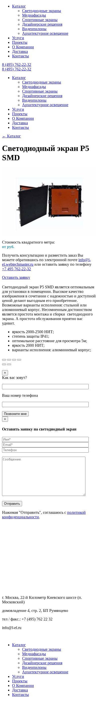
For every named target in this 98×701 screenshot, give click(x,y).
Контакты (20, 56)
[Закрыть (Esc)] (4, 360)
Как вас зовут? (14, 377)
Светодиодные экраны (41, 11)
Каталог (19, 6)
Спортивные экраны (40, 20)
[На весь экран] (14, 360)
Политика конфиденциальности (29, 636)
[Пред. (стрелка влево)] (4, 364)
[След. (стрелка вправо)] (9, 364)
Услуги (18, 38)
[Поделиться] (9, 360)
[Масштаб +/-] (19, 360)
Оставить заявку (16, 277)
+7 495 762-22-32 (16, 269)
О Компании (23, 47)
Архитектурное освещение (45, 33)
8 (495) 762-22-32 (16, 64)
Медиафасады (34, 15)
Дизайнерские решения (42, 24)
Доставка (20, 51)
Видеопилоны (34, 29)
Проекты (19, 42)
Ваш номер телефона (20, 395)
